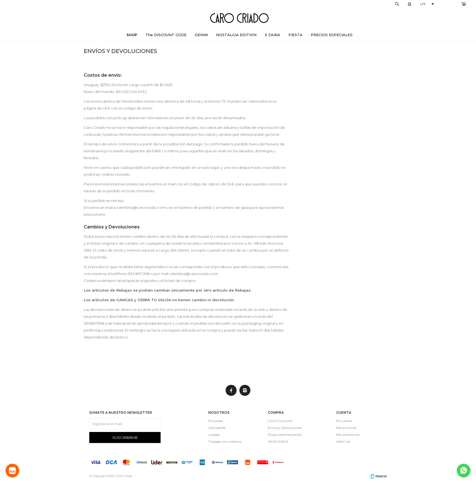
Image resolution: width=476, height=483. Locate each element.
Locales (214, 435)
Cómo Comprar (280, 421)
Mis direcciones (347, 435)
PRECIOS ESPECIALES (332, 35)
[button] (397, 4)
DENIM (201, 35)
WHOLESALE (278, 441)
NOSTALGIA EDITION (236, 35)
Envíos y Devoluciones (285, 428)
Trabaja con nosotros (224, 441)
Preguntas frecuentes (285, 435)
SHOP (131, 35)
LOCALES (450, 4)
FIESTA (295, 35)
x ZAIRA (272, 35)
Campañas (217, 428)
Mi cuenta (344, 421)
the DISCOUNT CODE (165, 35)
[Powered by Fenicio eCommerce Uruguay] (378, 476)
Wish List (343, 441)
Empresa (215, 421)
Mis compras (346, 428)
